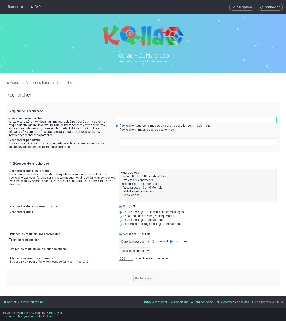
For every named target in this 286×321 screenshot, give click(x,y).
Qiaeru (50, 316)
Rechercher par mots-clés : (25, 118)
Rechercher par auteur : (25, 140)
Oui (124, 206)
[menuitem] (36, 7)
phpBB (23, 313)
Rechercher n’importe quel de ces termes (146, 129)
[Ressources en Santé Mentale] (198, 188)
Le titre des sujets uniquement (142, 220)
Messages (129, 234)
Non (135, 206)
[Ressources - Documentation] (198, 184)
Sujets (146, 234)
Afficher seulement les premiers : (32, 258)
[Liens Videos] (198, 195)
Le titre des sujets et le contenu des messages (153, 212)
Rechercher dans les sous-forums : (33, 206)
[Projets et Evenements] (198, 180)
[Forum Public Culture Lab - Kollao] (198, 176)
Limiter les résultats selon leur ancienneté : (38, 249)
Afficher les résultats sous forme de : (34, 234)
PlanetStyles (54, 313)
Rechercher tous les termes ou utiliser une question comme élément (164, 125)
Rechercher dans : (22, 212)
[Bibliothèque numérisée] (198, 191)
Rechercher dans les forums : (29, 171)
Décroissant (181, 241)
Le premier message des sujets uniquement (151, 224)
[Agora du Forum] (198, 173)
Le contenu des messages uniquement (148, 216)
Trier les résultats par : (24, 239)
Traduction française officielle (22, 316)
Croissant (161, 241)
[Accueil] (143, 35)
